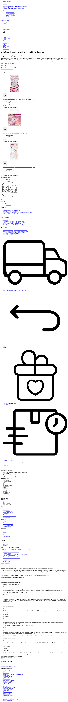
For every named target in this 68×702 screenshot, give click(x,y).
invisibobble (8, 205)
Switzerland (11, 680)
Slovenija (10, 681)
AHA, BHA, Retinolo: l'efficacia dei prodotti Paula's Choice (16, 215)
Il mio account (6, 508)
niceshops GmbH (10, 549)
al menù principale (7, 1)
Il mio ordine (6, 510)
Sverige (9, 686)
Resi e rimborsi (6, 513)
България (11, 688)
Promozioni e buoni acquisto (9, 514)
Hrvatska (10, 692)
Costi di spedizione (10, 14)
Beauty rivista (6, 530)
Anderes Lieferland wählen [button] (6, 668)
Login (4, 24)
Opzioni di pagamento (10, 15)
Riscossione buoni (7, 526)
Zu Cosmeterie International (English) (8, 666)
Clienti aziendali (6, 517)
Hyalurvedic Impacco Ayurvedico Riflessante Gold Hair (15, 230)
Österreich (11, 670)
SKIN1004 (5, 220)
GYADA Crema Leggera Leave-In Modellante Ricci (14, 232)
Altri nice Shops (6, 561)
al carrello (5, 4)
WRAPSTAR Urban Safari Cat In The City (18, 99)
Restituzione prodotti (10, 13)
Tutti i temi (8, 17)
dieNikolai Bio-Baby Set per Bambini (11, 233)
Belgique (10, 689)
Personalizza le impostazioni (18, 577)
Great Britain (12, 687)
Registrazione (6, 522)
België (8, 694)
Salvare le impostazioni (5, 656)
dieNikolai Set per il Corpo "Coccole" (11, 234)
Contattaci (8, 16)
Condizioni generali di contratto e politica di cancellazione (15, 554)
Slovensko (11, 695)
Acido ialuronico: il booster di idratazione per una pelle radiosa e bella (17, 212)
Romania (10, 700)
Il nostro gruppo (6, 536)
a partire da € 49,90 (15, 6)
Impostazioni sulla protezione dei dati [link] (11, 556)
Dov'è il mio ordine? (10, 12)
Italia (8, 673)
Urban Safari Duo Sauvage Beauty (16, 133)
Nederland (11, 684)
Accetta (2, 577)
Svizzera (10, 677)
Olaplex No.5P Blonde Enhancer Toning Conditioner (14, 222)
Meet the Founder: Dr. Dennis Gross (10, 211)
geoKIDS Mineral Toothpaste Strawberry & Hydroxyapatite (15, 231)
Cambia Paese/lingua (15, 547)
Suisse (8, 679)
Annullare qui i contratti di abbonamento (11, 558)
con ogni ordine (13, 8)
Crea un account (6, 29)
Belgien (9, 693)
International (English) (18, 674)
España (9, 682)
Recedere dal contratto (5, 563)
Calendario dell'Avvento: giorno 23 (10, 213)
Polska (8, 690)
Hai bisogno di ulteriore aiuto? (9, 516)
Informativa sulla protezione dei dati (42, 575)
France (8, 675)
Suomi (8, 696)
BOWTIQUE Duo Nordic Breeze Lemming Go (19, 167)
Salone (4, 532)
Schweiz (10, 676)
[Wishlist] (4, 31)
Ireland (8, 698)
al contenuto (5, 2)
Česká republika (14, 699)
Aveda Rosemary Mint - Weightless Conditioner (13, 223)
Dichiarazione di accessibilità (9, 555)
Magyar (9, 683)
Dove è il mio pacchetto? (8, 525)
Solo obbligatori (8, 577)
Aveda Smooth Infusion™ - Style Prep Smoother (13, 224)
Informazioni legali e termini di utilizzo (11, 552)
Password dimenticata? (8, 524)
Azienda (5, 560)
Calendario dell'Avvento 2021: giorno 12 (11, 210)
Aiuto (4, 10)
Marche (4, 203)
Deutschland (12, 671)
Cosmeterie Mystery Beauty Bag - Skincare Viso (13, 221)
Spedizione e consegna (8, 512)
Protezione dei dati (7, 553)
